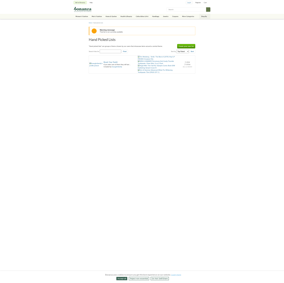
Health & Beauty (126, 16)
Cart (205, 2)
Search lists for (94, 51)
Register (198, 2)
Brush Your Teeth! (111, 62)
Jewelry (165, 16)
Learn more (176, 274)
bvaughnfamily (117, 67)
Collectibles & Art (142, 16)
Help (91, 2)
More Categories (188, 16)
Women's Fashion (82, 16)
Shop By (204, 16)
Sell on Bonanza (80, 2)
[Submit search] (208, 9)
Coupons (175, 16)
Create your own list (186, 46)
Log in (189, 2)
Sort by (173, 51)
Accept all (121, 278)
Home (90, 22)
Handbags (155, 16)
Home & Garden (111, 16)
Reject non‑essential (139, 278)
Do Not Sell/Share (160, 278)
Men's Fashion (97, 16)
